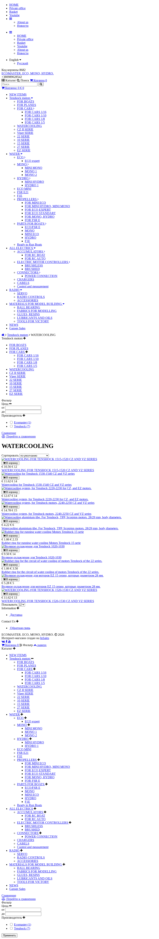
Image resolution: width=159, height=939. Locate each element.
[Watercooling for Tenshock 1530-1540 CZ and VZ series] (38, 473)
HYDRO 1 (32, 185)
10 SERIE (23, 140)
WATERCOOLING (29, 126)
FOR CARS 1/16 (35, 112)
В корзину (11, 463)
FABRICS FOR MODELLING (37, 310)
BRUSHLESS (34, 265)
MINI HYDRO (34, 181)
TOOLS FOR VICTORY (33, 321)
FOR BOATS (25, 101)
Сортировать (10, 455)
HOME (14, 4)
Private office (17, 8)
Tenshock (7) (22, 426)
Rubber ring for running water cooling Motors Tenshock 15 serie (41, 543)
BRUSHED (32, 269)
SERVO (22, 293)
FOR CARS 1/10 (35, 115)
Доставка (15, 614)
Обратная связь (19, 628)
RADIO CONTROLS (31, 297)
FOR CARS (25, 108)
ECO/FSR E (32, 227)
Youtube (14, 15)
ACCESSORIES (27, 300)
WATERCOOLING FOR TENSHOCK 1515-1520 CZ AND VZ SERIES (48, 470)
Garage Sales (17, 328)
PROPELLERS (27, 199)
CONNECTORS (28, 272)
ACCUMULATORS (30, 251)
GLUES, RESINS (28, 314)
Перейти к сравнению (21, 436)
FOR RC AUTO (35, 258)
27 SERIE (23, 146)
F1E (19, 195)
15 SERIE (23, 143)
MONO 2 (31, 174)
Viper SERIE (25, 133)
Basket (13, 11)
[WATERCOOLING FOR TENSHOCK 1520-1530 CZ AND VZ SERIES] (49, 590)
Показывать (10, 604)
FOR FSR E (32, 220)
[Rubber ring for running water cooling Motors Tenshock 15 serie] (43, 531)
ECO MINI (24, 188)
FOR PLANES (26, 105)
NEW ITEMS (18, 94)
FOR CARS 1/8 (35, 119)
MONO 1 (31, 171)
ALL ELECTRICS (21, 248)
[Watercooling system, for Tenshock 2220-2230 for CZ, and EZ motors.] (47, 488)
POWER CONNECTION (41, 276)
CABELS (23, 283)
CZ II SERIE (25, 129)
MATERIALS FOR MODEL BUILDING (36, 304)
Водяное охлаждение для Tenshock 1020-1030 (31, 557)
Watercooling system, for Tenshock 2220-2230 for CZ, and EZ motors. (45, 499)
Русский (22, 63)
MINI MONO (33, 167)
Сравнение (9, 433)
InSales (44, 638)
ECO (20, 157)
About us (22, 22)
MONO (22, 164)
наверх (42, 645)
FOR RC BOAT (35, 255)
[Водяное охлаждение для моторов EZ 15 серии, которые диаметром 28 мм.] (53, 575)
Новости (23, 25)
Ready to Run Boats (29, 244)
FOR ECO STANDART (40, 213)
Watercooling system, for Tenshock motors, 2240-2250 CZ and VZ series (46, 513)
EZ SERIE (23, 150)
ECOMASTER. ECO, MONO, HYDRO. (28, 73)
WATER (15, 153)
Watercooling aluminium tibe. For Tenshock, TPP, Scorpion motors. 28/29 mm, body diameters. (60, 528)
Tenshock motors (20, 98)
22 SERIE (23, 136)
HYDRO (23, 178)
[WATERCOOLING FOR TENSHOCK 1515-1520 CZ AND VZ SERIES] (49, 459)
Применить (9, 935)
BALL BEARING (28, 307)
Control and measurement (32, 286)
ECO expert (32, 160)
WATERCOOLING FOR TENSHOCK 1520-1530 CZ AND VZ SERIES (48, 601)
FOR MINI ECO (35, 202)
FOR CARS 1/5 (35, 122)
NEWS (13, 324)
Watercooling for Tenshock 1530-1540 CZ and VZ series (37, 484)
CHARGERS (25, 279)
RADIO (14, 290)
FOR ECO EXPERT (38, 209)
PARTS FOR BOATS (31, 223)
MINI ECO (32, 234)
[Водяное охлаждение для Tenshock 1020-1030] (33, 546)
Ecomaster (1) (22, 422)
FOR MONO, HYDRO (39, 216)
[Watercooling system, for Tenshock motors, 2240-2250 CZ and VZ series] (48, 502)
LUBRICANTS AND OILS (34, 317)
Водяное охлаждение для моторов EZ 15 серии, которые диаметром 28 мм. (51, 586)
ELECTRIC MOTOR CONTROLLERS (43, 262)
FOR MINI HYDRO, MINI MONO (47, 206)
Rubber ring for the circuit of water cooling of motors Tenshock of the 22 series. (50, 572)
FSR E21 (23, 192)
